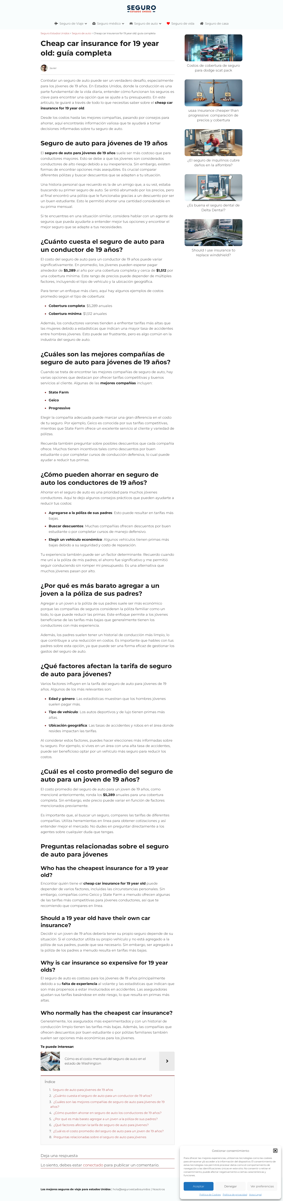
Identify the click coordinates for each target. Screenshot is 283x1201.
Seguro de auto (146, 23)
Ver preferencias (262, 1186)
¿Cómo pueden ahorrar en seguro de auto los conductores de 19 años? (108, 1113)
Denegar (230, 1186)
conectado (93, 1165)
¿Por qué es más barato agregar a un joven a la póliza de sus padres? (105, 1119)
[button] (275, 1151)
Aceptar (198, 1186)
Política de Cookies (210, 1194)
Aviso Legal (255, 1194)
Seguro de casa (217, 23)
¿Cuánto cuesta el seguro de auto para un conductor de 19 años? (102, 1096)
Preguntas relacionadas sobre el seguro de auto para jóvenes (100, 1137)
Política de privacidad (235, 1194)
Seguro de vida (182, 23)
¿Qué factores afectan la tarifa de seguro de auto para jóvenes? (101, 1125)
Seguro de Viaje (71, 23)
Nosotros (158, 1189)
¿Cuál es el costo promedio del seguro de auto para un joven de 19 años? (108, 1131)
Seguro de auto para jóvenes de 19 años (83, 1090)
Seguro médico (109, 23)
